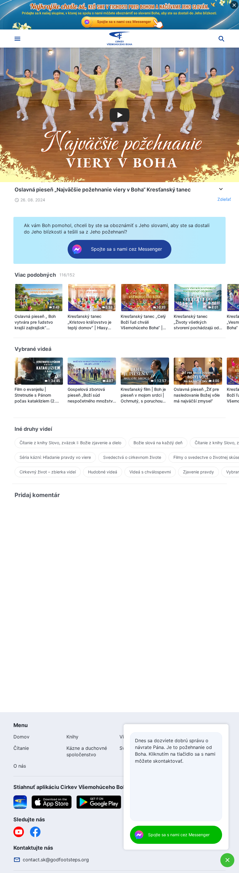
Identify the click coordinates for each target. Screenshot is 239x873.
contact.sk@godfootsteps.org (56, 859)
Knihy (72, 737)
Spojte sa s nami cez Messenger (179, 834)
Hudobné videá (102, 471)
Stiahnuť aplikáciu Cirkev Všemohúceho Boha (71, 787)
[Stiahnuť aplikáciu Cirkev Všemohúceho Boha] (20, 802)
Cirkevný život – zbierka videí (48, 471)
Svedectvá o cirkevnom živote (132, 457)
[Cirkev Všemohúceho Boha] (119, 38)
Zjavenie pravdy (198, 471)
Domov (21, 737)
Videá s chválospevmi (150, 471)
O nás (19, 766)
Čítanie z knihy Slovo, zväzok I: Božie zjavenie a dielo (70, 442)
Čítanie (21, 748)
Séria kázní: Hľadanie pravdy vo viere (55, 457)
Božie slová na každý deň (157, 442)
